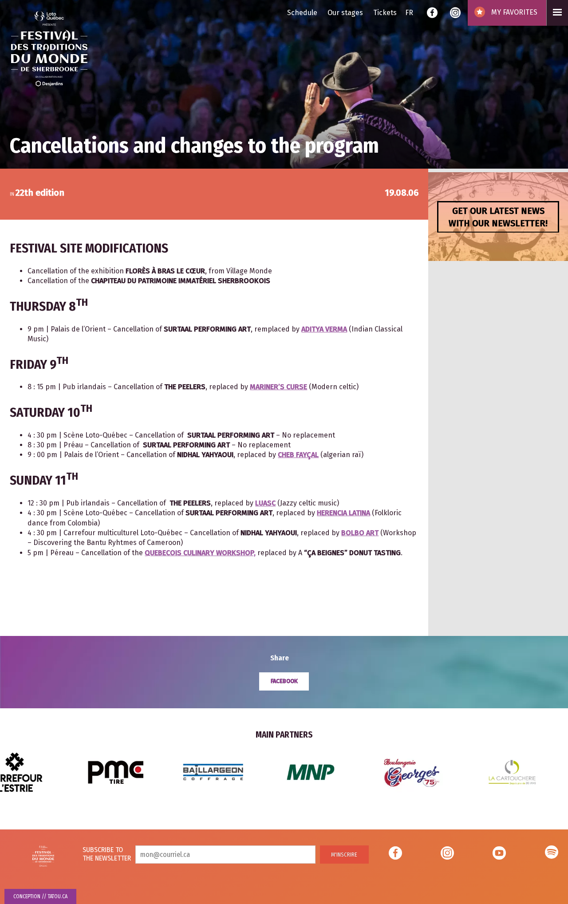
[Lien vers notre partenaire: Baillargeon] (97, 771)
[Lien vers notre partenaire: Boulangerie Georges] (296, 771)
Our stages (345, 12)
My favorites (513, 12)
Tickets (385, 12)
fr (409, 12)
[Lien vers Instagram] (455, 14)
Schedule (302, 12)
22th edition (40, 192)
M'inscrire (344, 854)
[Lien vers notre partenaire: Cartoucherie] (397, 771)
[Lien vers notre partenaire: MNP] (195, 771)
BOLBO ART (360, 533)
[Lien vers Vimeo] (551, 854)
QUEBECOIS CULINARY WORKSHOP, (200, 553)
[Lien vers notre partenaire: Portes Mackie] (497, 771)
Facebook (284, 681)
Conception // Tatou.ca (40, 896)
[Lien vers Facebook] (432, 14)
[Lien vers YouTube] (499, 854)
